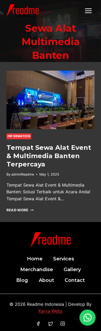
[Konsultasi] (87, 318)
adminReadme (22, 174)
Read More (20, 210)
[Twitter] (50, 323)
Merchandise (36, 269)
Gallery (72, 269)
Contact (75, 280)
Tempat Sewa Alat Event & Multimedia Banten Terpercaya (48, 156)
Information (19, 136)
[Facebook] (38, 323)
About (46, 280)
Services (63, 259)
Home (35, 259)
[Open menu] (88, 10)
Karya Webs (50, 311)
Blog (22, 280)
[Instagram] (63, 323)
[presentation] (50, 100)
